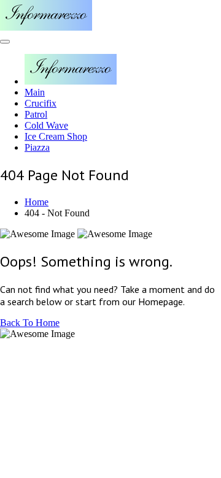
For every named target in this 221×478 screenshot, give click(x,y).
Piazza (37, 147)
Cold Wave (46, 125)
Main (35, 92)
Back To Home (30, 322)
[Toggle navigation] (5, 42)
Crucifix (40, 103)
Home (36, 202)
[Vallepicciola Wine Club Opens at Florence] (46, 27)
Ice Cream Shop (56, 136)
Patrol (36, 114)
